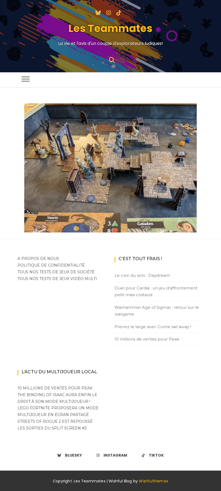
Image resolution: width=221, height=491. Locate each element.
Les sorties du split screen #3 (52, 428)
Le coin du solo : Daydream (142, 275)
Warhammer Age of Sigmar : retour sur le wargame (157, 311)
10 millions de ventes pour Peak (147, 339)
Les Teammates (110, 28)
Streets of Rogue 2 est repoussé (55, 421)
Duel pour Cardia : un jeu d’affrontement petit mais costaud (156, 291)
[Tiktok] (118, 12)
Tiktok (156, 455)
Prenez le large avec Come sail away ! (153, 326)
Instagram (115, 455)
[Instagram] (108, 12)
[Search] (112, 59)
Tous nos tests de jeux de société (56, 272)
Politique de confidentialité (51, 265)
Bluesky (73, 455)
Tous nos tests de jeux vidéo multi (57, 278)
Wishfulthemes (153, 481)
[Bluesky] (98, 12)
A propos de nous (38, 258)
